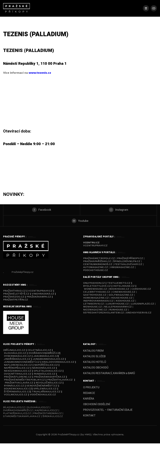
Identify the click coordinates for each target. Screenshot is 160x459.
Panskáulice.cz (44, 373)
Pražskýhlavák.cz (60, 379)
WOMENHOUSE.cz (96, 288)
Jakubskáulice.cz (45, 355)
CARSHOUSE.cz (141, 288)
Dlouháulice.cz (15, 352)
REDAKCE (89, 393)
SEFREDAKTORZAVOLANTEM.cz (104, 312)
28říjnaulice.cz (14, 350)
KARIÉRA (88, 399)
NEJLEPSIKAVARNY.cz (118, 306)
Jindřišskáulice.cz (17, 358)
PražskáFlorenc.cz (18, 376)
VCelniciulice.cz (15, 394)
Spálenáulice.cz (45, 388)
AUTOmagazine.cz (95, 267)
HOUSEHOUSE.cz (122, 297)
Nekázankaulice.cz (17, 370)
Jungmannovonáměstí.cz (22, 361)
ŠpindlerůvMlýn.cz (126, 261)
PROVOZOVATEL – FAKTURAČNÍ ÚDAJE (107, 410)
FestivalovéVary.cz (128, 264)
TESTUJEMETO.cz (118, 282)
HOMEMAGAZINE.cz (96, 297)
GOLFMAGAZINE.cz (121, 294)
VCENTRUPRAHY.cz (95, 245)
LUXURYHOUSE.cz (118, 303)
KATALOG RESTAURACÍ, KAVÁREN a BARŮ (109, 373)
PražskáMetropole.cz (99, 258)
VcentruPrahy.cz (40, 290)
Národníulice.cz (43, 367)
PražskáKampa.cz (39, 296)
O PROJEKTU (91, 387)
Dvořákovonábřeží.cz (44, 352)
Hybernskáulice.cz (17, 355)
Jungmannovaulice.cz (48, 358)
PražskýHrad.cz (15, 290)
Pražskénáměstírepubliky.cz (24, 379)
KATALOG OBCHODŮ (95, 368)
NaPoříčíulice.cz (46, 364)
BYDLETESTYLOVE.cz (97, 285)
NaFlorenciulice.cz (18, 364)
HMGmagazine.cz (122, 267)
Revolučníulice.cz (49, 382)
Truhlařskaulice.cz (46, 391)
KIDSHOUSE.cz (125, 300)
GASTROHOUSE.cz (95, 294)
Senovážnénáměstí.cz (42, 385)
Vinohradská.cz (43, 293)
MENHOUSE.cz (92, 306)
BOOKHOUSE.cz (119, 288)
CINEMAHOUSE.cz (123, 291)
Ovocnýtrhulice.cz (17, 373)
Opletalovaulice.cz (48, 370)
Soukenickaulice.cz (18, 388)
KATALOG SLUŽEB (94, 356)
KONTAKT (89, 415)
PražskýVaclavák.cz (19, 382)
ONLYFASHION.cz (94, 282)
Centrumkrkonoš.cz (97, 264)
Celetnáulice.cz (39, 350)
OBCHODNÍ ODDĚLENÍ (96, 404)
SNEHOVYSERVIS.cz (139, 312)
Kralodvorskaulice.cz (58, 361)
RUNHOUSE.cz (118, 309)
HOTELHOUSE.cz (124, 285)
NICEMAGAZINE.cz (95, 309)
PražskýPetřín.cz (15, 299)
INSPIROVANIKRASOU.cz (98, 300)
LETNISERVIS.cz (94, 303)
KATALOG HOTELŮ (94, 362)
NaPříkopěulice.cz (17, 367)
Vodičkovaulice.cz (43, 394)
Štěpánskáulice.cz (17, 391)
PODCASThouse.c (94, 270)
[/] (146, 8)
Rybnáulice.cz (14, 385)
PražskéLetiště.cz (16, 293)
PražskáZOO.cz (13, 296)
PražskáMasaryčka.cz (49, 376)
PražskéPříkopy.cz (130, 258)
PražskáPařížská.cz (97, 261)
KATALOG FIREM (93, 351)
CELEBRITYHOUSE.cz (96, 291)
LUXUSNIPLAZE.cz (143, 303)
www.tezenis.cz (40, 72)
